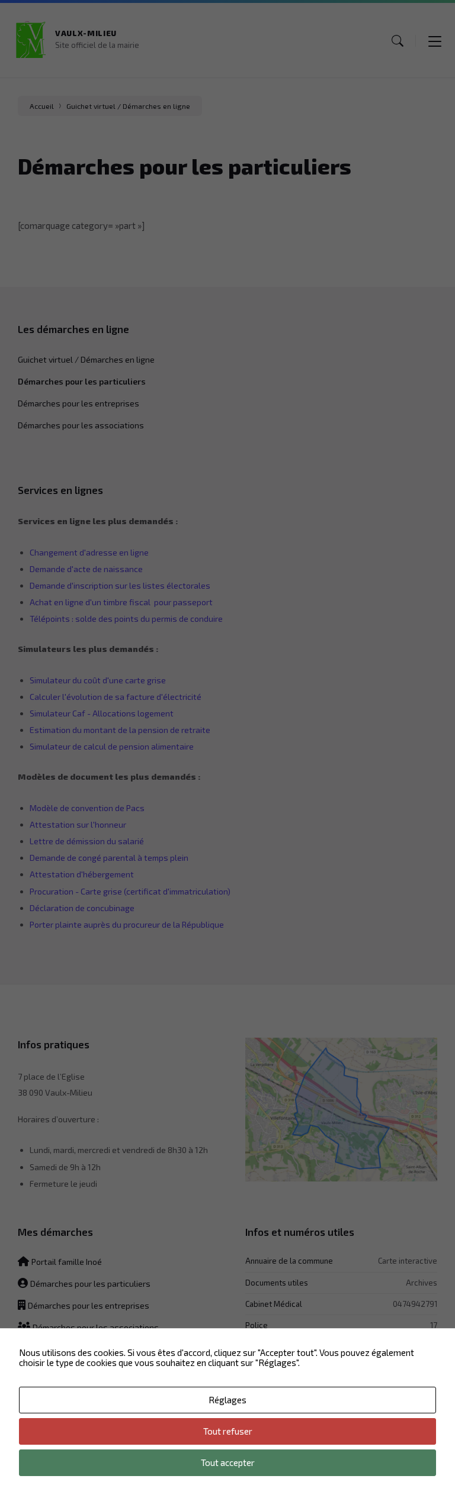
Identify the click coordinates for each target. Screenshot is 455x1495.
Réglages (227, 1399)
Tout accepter (228, 1462)
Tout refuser (227, 1431)
